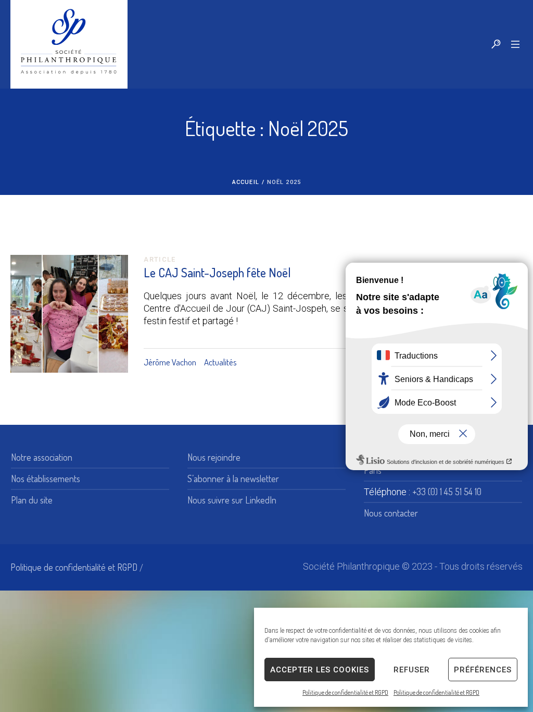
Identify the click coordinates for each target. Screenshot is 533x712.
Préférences (483, 669)
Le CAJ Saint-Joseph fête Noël (217, 272)
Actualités (220, 362)
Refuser (412, 669)
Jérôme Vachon (170, 362)
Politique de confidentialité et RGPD (345, 692)
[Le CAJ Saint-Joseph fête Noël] (69, 314)
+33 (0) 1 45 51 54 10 (446, 491)
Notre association (41, 457)
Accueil (245, 182)
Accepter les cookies (319, 669)
